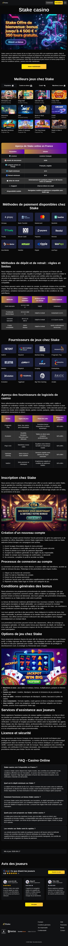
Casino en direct (24, 85)
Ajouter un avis (56, 872)
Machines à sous (57, 85)
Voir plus (34, 904)
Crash (41, 85)
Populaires (7, 85)
